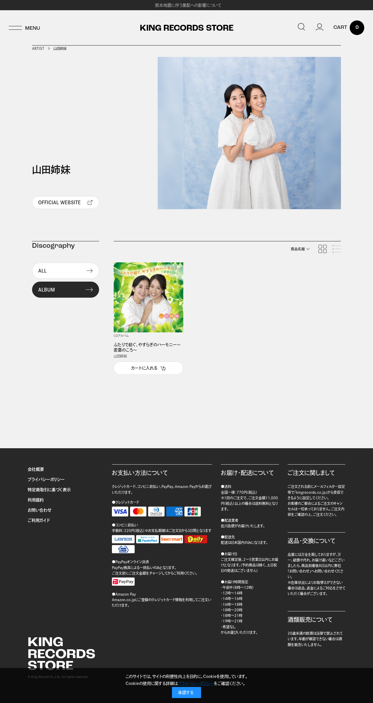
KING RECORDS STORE (186, 28)
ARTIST (38, 48)
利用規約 (36, 500)
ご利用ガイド (39, 520)
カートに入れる (144, 368)
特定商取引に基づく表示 (49, 490)
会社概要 (36, 469)
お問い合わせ (40, 510)
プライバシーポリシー (46, 479)
